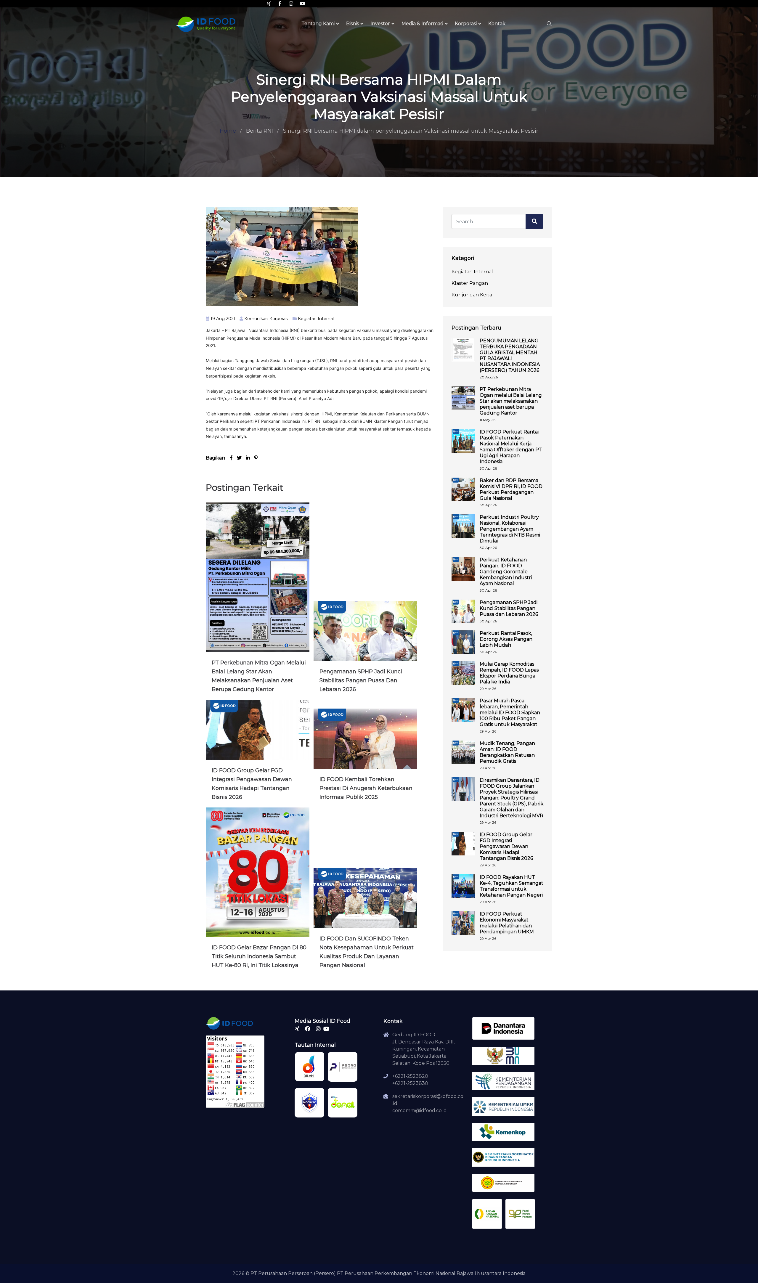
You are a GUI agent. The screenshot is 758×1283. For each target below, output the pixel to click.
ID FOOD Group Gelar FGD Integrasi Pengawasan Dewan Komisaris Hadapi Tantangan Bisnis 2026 (506, 846)
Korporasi (466, 23)
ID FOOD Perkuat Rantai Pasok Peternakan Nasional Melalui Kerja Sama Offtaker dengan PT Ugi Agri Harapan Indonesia (511, 446)
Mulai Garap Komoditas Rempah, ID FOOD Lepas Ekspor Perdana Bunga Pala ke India (509, 673)
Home (228, 131)
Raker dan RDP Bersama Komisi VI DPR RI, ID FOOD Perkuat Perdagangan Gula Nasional (511, 489)
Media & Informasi (422, 23)
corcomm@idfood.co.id (419, 1110)
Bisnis (352, 23)
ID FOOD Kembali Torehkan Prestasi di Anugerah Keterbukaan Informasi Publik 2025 (365, 788)
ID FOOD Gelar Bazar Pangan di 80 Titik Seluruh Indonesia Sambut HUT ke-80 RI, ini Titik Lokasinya (259, 956)
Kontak (496, 23)
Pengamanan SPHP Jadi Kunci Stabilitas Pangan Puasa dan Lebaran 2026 (360, 680)
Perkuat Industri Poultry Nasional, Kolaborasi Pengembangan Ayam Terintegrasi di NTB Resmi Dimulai (510, 529)
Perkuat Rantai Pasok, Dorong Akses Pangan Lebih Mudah (506, 639)
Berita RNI (259, 131)
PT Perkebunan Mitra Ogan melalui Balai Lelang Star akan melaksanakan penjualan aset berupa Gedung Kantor (511, 401)
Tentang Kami (318, 23)
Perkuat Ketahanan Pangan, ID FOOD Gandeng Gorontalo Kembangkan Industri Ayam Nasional (506, 571)
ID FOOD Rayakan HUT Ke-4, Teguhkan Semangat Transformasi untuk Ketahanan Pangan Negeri (511, 886)
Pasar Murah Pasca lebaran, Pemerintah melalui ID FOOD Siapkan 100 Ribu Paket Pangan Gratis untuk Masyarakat (510, 712)
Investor (380, 23)
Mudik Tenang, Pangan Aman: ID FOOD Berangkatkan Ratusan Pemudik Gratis (507, 752)
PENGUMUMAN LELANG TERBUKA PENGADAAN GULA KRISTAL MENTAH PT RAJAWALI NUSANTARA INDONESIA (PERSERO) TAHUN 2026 (510, 355)
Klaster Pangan (470, 283)
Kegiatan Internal (316, 318)
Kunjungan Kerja (472, 295)
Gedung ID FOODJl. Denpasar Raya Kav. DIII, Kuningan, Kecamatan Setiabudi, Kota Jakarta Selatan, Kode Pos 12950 (423, 1049)
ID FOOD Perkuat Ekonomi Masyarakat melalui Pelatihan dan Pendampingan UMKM (507, 922)
